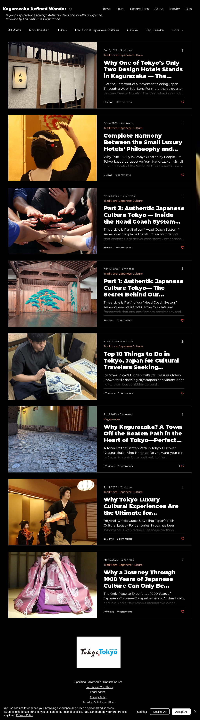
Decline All (159, 712)
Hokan (61, 30)
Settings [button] (142, 712)
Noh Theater (39, 30)
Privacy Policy (24, 715)
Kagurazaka (155, 30)
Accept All (181, 712)
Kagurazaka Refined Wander (34, 8)
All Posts (14, 30)
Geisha (132, 30)
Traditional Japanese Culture (97, 30)
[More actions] (184, 50)
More (175, 30)
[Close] (195, 711)
